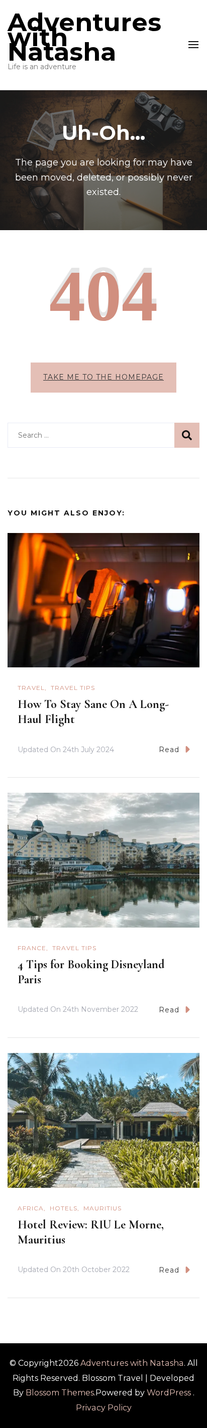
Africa (31, 1208)
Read (169, 749)
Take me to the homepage (103, 377)
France (32, 948)
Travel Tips (73, 687)
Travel (31, 687)
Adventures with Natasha (84, 37)
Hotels (63, 1208)
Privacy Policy (104, 1407)
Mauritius (102, 1208)
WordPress (169, 1392)
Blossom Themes (60, 1392)
